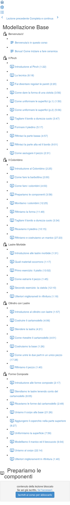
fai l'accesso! (45, 490)
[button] (2, 3)
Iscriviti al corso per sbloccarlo (35, 495)
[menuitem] (2, 8)
